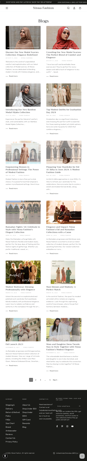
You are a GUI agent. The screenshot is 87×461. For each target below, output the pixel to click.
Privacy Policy (12, 441)
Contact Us (10, 438)
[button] (68, 8)
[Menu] (7, 8)
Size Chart (10, 423)
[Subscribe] (80, 406)
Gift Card (26, 419)
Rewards (26, 423)
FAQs (8, 419)
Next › (55, 380)
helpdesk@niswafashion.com (50, 410)
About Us (26, 405)
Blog (24, 427)
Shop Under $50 (29, 408)
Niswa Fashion (16, 453)
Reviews (9, 434)
